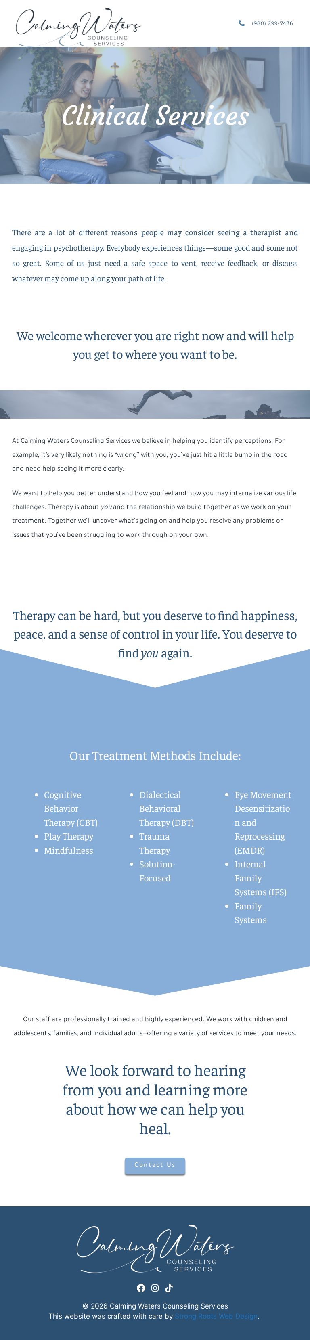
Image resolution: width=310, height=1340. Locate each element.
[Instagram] (155, 1288)
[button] (222, 23)
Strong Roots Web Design (216, 1316)
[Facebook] (141, 1288)
